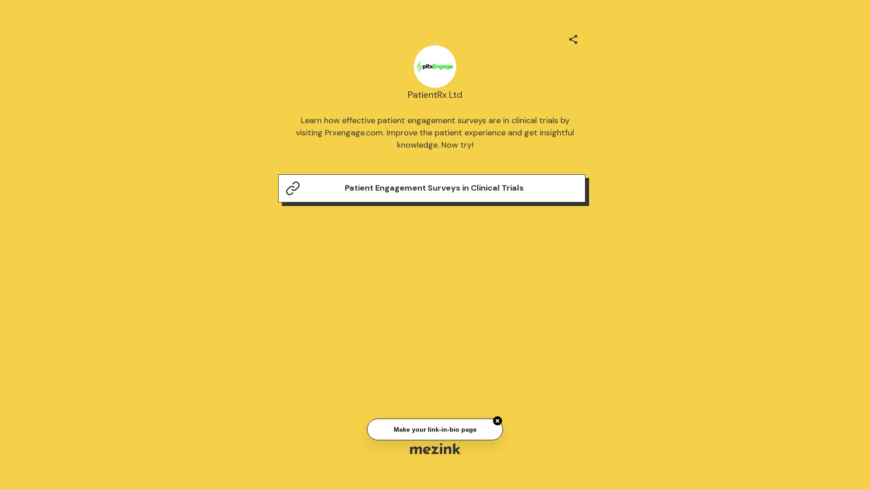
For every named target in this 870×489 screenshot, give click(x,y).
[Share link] (573, 38)
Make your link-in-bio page (434, 429)
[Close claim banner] (497, 421)
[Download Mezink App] (435, 448)
